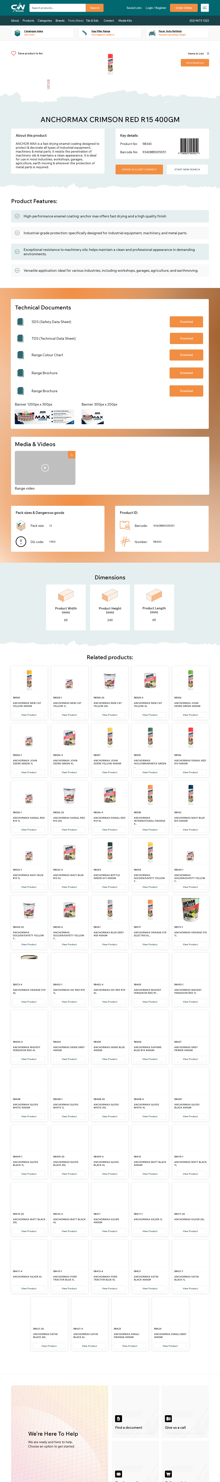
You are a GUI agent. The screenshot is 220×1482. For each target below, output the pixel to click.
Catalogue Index (33, 31)
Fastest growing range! (172, 34)
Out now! (29, 34)
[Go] (71, 454)
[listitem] (135, 1411)
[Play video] (45, 468)
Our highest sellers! (102, 34)
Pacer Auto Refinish (170, 31)
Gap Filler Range (100, 31)
